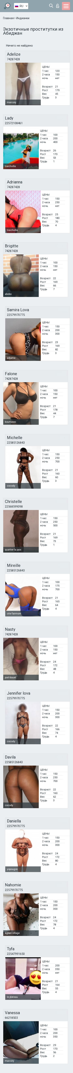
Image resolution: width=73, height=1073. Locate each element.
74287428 (13, 59)
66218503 (11, 1018)
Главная (8, 18)
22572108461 (14, 123)
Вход (58, 4)
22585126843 (16, 442)
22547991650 (16, 954)
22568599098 (14, 506)
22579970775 (16, 315)
